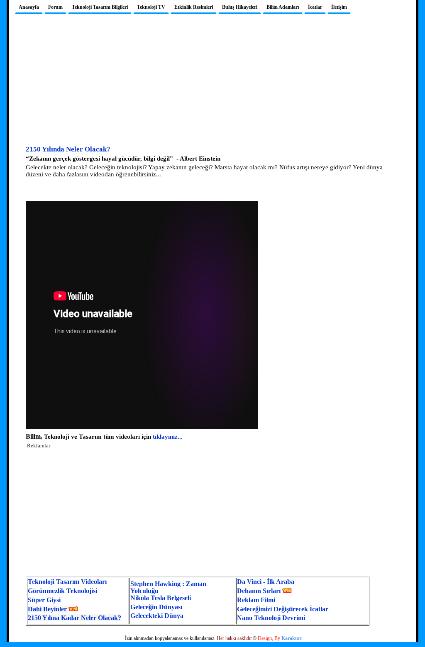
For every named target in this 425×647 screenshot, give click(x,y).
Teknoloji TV (151, 7)
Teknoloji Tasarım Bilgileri (100, 7)
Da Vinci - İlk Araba (265, 581)
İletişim (339, 7)
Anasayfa (29, 7)
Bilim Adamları (282, 7)
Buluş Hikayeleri (239, 7)
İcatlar (315, 7)
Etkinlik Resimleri (193, 7)
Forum (55, 7)
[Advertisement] (212, 86)
